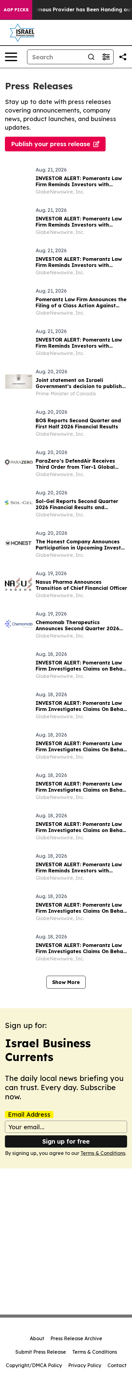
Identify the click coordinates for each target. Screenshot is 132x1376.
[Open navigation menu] (11, 57)
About (37, 1338)
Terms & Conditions (102, 1153)
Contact (116, 1365)
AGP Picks (16, 10)
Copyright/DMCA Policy (34, 1365)
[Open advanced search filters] (106, 57)
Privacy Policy (84, 1365)
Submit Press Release (40, 1352)
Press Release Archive (76, 1338)
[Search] (91, 57)
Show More (66, 982)
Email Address (29, 1114)
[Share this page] (122, 57)
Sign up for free (66, 1141)
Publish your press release (50, 144)
